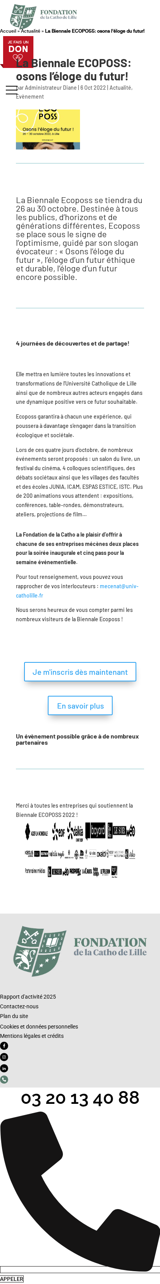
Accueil (8, 31)
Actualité (30, 31)
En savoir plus (80, 705)
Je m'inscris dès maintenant (80, 671)
